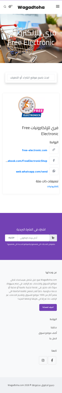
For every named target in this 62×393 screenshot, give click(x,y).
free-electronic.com (34, 150)
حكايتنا (54, 327)
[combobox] (31, 77)
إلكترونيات (52, 187)
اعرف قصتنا (48, 307)
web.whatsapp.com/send (32, 171)
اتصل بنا (53, 338)
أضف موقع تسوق (48, 333)
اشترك (11, 238)
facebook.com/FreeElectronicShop (25, 160)
